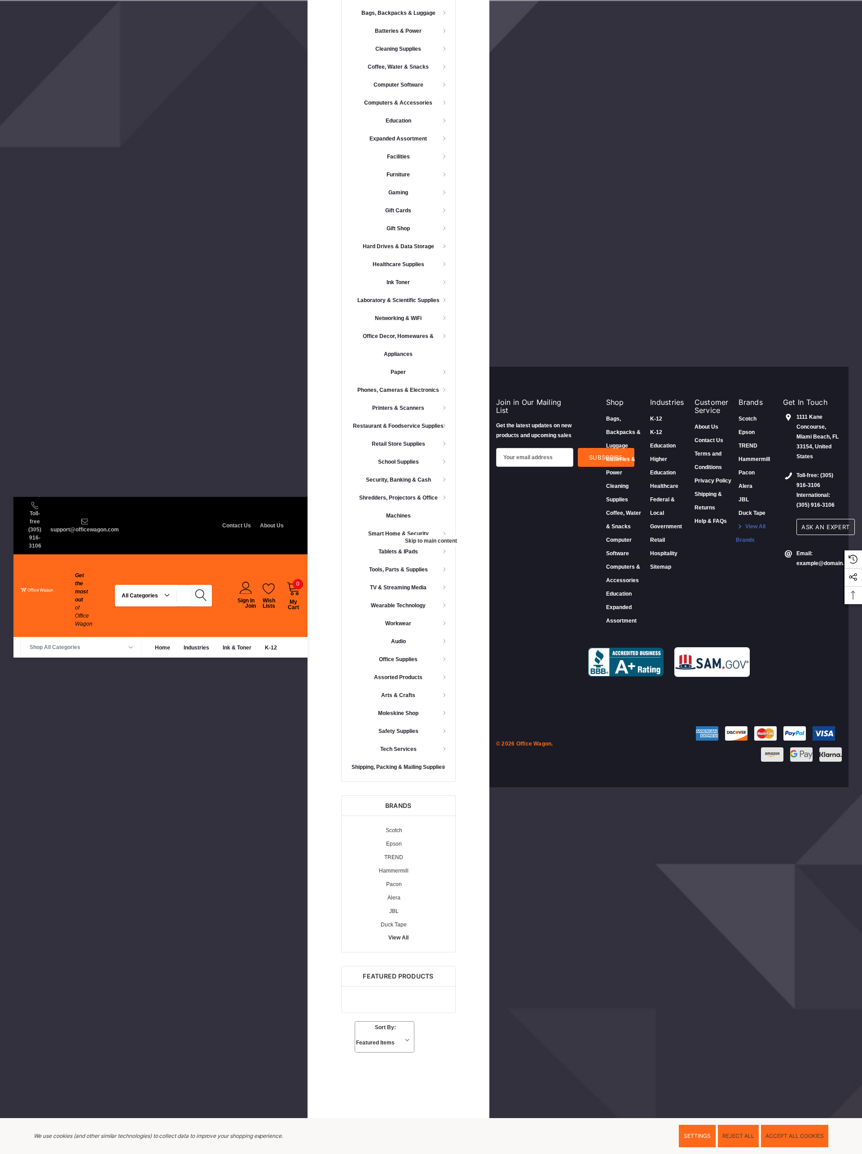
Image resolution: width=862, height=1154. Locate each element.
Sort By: (385, 1027)
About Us (272, 525)
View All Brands (750, 533)
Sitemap (660, 567)
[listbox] (384, 1042)
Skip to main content (431, 541)
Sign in (246, 600)
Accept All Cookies (794, 1135)
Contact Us (236, 525)
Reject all (738, 1135)
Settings (697, 1135)
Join (250, 605)
